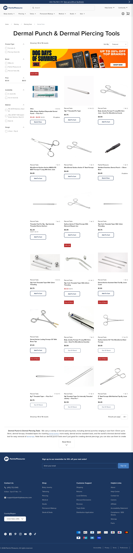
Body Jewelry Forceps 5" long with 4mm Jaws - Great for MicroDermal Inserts (111, 112)
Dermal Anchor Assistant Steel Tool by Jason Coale (112, 283)
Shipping (79, 487)
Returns (79, 491)
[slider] (6, 83)
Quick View (38, 122)
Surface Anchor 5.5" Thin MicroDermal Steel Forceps (112, 341)
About (113, 487)
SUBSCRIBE (123, 465)
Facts (113, 523)
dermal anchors (54, 434)
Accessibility (97, 548)
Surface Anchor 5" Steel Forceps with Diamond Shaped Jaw (76, 225)
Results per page (114, 417)
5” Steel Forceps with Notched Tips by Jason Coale (112, 397)
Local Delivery (81, 495)
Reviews (79, 504)
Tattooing (45, 491)
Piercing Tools (28, 24)
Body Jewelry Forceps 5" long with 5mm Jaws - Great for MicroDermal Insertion (77, 341)
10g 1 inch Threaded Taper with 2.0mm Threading (76, 284)
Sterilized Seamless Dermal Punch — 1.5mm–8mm (112, 168)
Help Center (115, 491)
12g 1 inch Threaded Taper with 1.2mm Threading (42, 283)
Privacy (107, 548)
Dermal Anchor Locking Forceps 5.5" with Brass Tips (43, 340)
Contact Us (115, 495)
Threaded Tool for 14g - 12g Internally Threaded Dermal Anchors (42, 225)
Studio (44, 504)
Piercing (16, 24)
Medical (45, 500)
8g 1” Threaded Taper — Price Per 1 (41, 396)
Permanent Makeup (49, 508)
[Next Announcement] (129, 2)
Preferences (124, 548)
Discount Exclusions (83, 500)
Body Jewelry (47, 487)
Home (7, 24)
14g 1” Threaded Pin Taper (72, 111)
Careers (113, 500)
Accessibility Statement (119, 508)
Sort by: (106, 44)
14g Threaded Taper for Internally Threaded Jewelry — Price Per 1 (78, 397)
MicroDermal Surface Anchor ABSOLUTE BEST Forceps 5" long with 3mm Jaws (43, 168)
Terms (115, 548)
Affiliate (113, 504)
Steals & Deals (47, 512)
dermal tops (30, 437)
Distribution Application (85, 512)
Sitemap (114, 519)
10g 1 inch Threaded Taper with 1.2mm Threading (110, 225)
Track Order (80, 508)
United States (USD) (13, 519)
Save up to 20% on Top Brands (74, 2)
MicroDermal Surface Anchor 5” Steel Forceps (79, 167)
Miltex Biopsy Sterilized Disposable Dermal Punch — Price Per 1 (43, 112)
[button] (9, 14)
